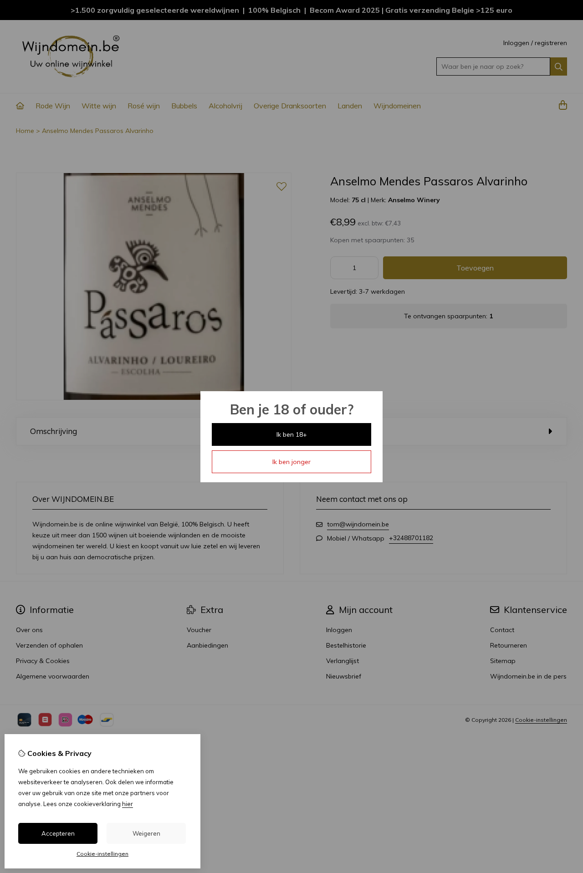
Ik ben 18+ (291, 434)
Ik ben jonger (291, 462)
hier (127, 803)
